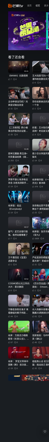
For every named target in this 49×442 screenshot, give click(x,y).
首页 (29, 5)
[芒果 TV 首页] (15, 6)
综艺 (38, 5)
